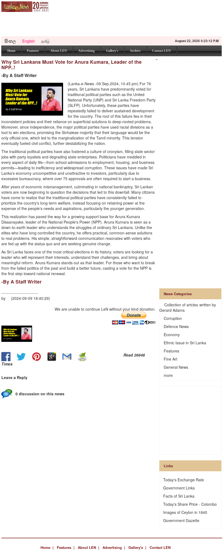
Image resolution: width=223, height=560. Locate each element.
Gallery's (112, 51)
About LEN (58, 51)
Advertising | (114, 547)
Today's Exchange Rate (183, 479)
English (28, 41)
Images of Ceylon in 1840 (185, 512)
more (168, 375)
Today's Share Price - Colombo (190, 504)
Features (33, 51)
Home (11, 51)
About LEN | (88, 547)
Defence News (176, 326)
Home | (47, 547)
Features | (66, 547)
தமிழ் (45, 41)
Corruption (173, 318)
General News (176, 367)
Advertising (86, 51)
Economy (172, 334)
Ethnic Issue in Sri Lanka (185, 342)
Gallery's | (137, 547)
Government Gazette (181, 520)
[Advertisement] (115, 24)
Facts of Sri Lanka (178, 496)
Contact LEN (161, 51)
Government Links (179, 488)
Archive (135, 51)
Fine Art (170, 359)
